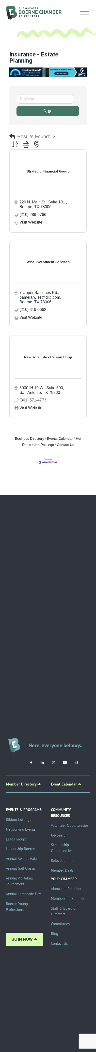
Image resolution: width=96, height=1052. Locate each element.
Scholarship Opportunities (61, 847)
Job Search (59, 835)
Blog (54, 933)
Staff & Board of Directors (64, 911)
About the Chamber (66, 888)
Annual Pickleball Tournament (19, 881)
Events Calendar (60, 438)
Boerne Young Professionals (17, 906)
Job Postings (44, 445)
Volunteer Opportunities (69, 825)
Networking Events (20, 829)
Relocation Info (63, 860)
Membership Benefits (67, 898)
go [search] (50, 111)
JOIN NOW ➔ (24, 939)
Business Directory (29, 438)
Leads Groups (16, 839)
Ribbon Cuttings (18, 819)
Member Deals (62, 870)
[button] (12, 136)
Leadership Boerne (20, 848)
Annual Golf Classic (21, 868)
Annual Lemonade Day (23, 894)
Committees (60, 923)
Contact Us (65, 445)
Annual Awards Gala (21, 858)
